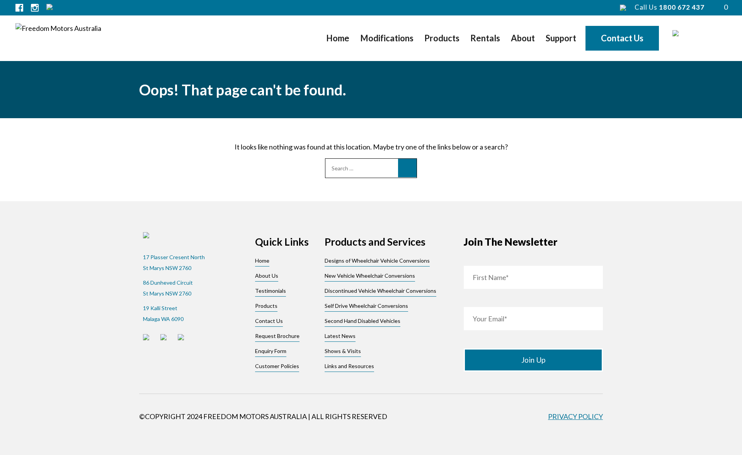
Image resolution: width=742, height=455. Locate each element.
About (523, 38)
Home (337, 38)
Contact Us (622, 38)
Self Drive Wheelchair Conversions (366, 305)
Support (561, 38)
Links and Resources (349, 366)
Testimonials (270, 290)
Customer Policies (277, 366)
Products (441, 38)
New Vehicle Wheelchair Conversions (370, 275)
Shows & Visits (343, 351)
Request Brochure (277, 336)
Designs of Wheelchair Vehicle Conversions (377, 260)
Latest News (340, 336)
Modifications (387, 38)
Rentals (485, 38)
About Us (266, 275)
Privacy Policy (575, 416)
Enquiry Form (270, 351)
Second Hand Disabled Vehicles (362, 320)
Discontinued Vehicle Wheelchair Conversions (380, 290)
